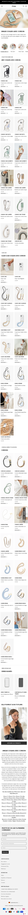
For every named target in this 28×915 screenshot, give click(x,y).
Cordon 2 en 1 (18, 241)
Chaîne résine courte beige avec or (21, 553)
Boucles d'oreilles (21, 820)
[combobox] (24, 914)
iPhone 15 (4, 799)
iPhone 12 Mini (17, 809)
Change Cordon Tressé (7, 497)
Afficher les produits (14, 743)
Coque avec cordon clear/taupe (19, 305)
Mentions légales (5, 896)
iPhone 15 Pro (10, 799)
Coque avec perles (5, 439)
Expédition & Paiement (6, 877)
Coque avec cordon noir (6, 83)
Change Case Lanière (6, 187)
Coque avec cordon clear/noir (5, 305)
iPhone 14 (4, 803)
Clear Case (4, 276)
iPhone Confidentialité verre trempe (20, 696)
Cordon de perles (5, 526)
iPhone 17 (5, 796)
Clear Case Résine (5, 356)
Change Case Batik (6, 134)
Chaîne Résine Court (20, 551)
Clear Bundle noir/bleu (20, 385)
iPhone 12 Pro (10, 809)
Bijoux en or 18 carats (7, 819)
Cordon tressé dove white (21, 499)
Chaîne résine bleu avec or (7, 605)
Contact (3, 882)
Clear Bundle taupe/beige (7, 412)
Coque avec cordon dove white (20, 136)
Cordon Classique (6, 471)
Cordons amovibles (19, 243)
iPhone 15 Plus (17, 799)
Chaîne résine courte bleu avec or (7, 580)
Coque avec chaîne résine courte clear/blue (21, 332)
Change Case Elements (7, 161)
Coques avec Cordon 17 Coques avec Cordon (14, 2)
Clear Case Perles (5, 437)
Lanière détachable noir (20, 526)
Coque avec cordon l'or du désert (21, 163)
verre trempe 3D (5, 692)
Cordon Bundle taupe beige (7, 658)
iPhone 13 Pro (10, 806)
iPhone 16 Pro (12, 798)
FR (25, 913)
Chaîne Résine (18, 578)
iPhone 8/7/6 (23, 813)
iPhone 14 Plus (17, 803)
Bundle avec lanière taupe (21, 189)
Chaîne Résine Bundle (20, 603)
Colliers (10, 820)
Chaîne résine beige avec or (20, 580)
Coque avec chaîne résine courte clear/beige (7, 332)
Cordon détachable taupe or (21, 473)
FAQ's (2, 875)
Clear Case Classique (6, 303)
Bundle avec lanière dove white (6, 216)
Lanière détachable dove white (6, 553)
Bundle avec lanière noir (6, 189)
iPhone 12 (4, 809)
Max (23, 798)
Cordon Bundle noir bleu (6, 632)
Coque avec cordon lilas (6, 109)
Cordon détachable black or (7, 473)
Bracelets (5, 820)
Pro (12, 803)
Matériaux (3, 868)
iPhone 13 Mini (17, 806)
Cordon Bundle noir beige (21, 605)
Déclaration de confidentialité (8, 891)
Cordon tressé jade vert (6, 499)
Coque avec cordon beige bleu (7, 136)
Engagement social (5, 864)
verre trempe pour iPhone (7, 694)
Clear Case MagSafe (19, 278)
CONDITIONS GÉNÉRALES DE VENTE (9, 889)
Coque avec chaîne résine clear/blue (21, 359)
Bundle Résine (4, 383)
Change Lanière (19, 524)
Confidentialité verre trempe (21, 693)
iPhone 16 (6, 798)
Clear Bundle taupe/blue (20, 412)
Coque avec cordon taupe (21, 83)
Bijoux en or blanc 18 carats (19, 819)
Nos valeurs (4, 861)
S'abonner (5, 852)
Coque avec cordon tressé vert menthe (21, 216)
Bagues (14, 820)
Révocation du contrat (6, 898)
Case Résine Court (5, 330)
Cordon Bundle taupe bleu (21, 632)
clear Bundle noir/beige (6, 385)
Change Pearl (4, 524)
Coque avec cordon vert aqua (6, 163)
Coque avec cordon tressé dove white (7, 243)
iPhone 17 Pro (12, 796)
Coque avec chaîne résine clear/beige (7, 359)
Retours (3, 880)
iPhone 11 (4, 813)
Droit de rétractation (6, 894)
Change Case (4, 81)
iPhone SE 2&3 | (16, 813)
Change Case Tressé (20, 214)
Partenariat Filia (4, 866)
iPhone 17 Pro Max (20, 796)
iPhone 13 (4, 806)
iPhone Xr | (10, 813)
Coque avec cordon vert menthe (20, 109)
